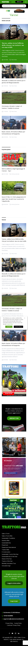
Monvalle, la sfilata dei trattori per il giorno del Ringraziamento (13, 81)
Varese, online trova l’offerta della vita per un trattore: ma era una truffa (13, 45)
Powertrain (5, 545)
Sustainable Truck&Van (8, 538)
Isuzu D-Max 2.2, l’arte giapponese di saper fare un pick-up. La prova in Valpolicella (14, 199)
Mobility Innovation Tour (9, 563)
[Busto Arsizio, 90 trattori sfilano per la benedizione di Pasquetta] (14, 123)
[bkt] (14, 11)
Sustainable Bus (6, 543)
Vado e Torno (5, 533)
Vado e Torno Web (7, 536)
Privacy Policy (9, 623)
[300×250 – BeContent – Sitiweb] (14, 467)
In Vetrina (13, 174)
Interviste (17, 174)
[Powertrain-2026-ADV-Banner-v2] (14, 447)
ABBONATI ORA (14, 418)
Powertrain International (9, 547)
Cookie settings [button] (18, 326)
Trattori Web (5, 549)
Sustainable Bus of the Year (9, 556)
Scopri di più (14, 601)
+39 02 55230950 (8, 616)
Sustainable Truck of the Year (10, 554)
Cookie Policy (18, 623)
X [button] (24, 318)
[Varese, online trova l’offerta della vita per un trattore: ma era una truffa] (14, 32)
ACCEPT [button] (9, 326)
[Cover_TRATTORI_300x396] (14, 380)
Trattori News (14, 59)
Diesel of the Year (7, 559)
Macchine (17, 204)
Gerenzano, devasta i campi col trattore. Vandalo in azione (12, 107)
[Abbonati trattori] (14, 488)
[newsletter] (14, 508)
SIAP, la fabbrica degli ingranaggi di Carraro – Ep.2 (13, 170)
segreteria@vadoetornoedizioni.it (13, 619)
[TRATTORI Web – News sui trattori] (6, 1)
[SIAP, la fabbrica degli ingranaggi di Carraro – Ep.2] (14, 160)
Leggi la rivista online (14, 583)
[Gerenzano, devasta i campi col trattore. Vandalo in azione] (14, 97)
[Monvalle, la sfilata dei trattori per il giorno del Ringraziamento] (14, 71)
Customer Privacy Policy (13, 625)
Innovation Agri (6, 566)
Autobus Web (5, 540)
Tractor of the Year (7, 561)
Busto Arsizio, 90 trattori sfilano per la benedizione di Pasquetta (13, 133)
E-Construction (6, 552)
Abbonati (19, 1)
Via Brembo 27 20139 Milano (11, 612)
